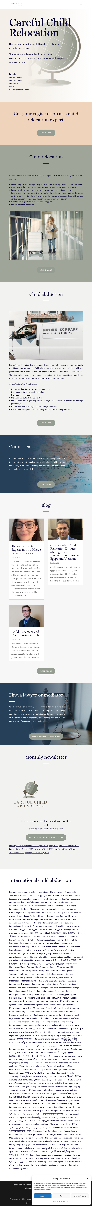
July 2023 (49, 849)
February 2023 (31, 852)
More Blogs (46, 671)
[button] (87, 1179)
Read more (46, 484)
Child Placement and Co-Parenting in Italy (25, 633)
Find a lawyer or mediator (18, 89)
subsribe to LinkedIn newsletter (46, 837)
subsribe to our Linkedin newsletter (46, 828)
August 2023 (39, 849)
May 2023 (67, 849)
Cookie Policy (56, 1201)
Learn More (46, 133)
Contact (68, 1201)
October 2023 (27, 849)
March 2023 (19, 852)
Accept (43, 1196)
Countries (12, 83)
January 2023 (43, 852)
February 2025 (15, 845)
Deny (61, 1196)
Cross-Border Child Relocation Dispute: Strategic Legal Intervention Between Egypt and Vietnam (64, 552)
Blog (10, 86)
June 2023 (58, 849)
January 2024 (14, 849)
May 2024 (53, 845)
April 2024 (63, 845)
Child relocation (15, 77)
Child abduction (15, 80)
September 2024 (29, 845)
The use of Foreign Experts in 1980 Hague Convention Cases (26, 549)
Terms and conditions (22, 1184)
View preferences (80, 1196)
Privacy (63, 1201)
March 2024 (73, 845)
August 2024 (42, 845)
